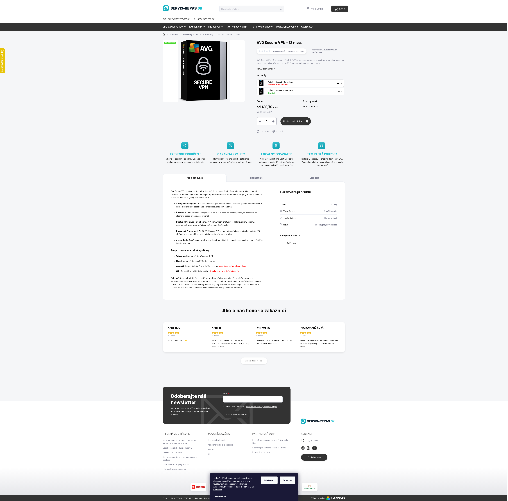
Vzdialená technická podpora (220, 444)
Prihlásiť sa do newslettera (236, 414)
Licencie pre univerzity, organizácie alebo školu (270, 441)
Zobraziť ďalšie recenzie (254, 361)
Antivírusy (291, 243)
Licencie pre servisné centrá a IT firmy (269, 447)
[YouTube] (315, 448)
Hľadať (281, 9)
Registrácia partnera (261, 452)
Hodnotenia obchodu (217, 440)
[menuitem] (175, 27)
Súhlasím (287, 480)
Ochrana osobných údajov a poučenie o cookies (180, 458)
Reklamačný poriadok (172, 452)
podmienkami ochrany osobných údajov (261, 406)
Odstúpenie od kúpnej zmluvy (176, 464)
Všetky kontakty (314, 457)
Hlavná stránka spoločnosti (175, 469)
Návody (211, 449)
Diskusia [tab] (314, 177)
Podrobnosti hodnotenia (295, 51)
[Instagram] (308, 448)
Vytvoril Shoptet (318, 498)
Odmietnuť (269, 480)
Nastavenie (220, 496)
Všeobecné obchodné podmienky (177, 447)
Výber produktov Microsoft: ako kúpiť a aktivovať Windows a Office (180, 441)
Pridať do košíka (292, 121)
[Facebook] (303, 448)
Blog (210, 453)
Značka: (317, 52)
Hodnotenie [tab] (256, 177)
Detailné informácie (265, 69)
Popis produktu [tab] (195, 177)
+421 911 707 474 (313, 440)
